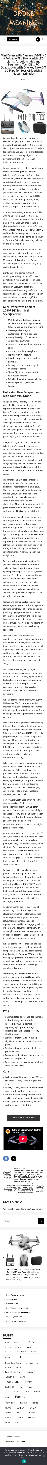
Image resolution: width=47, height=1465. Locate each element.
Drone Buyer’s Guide (14, 1317)
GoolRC (22, 1377)
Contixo (34, 1352)
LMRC (30, 1387)
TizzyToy (19, 1413)
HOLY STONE (12, 1382)
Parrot (20, 1397)
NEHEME (37, 1392)
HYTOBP (28, 1382)
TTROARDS (19, 1417)
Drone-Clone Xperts (13, 1363)
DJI (21, 1357)
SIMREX (20, 1408)
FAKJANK (8, 1367)
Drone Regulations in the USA (17, 1308)
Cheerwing (9, 1352)
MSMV (27, 1392)
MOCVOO (17, 1392)
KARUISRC (9, 1387)
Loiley (7, 1392)
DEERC (8, 1357)
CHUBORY (21, 1352)
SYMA (33, 1407)
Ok (24, 1461)
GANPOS (29, 1372)
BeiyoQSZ (17, 1342)
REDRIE (35, 1403)
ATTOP (7, 1342)
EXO (38, 1363)
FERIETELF (19, 1367)
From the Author (12, 1372)
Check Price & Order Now (23, 1117)
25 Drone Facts (12, 1304)
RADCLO (23, 1403)
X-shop (16, 1422)
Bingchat (18, 1347)
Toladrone (31, 1413)
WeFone (7, 1422)
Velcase (31, 1417)
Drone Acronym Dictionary (16, 1321)
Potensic (10, 1402)
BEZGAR (23, 79)
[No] (44, 1456)
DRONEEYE (29, 1363)
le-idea (21, 1387)
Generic (10, 1376)
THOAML (8, 1413)
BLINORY (29, 1347)
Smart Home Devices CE (15, 1441)
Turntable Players (13, 1437)
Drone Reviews (12, 1299)
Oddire (7, 1397)
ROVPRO (8, 1408)
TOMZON (8, 1417)
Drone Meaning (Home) (15, 1295)
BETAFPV (29, 1342)
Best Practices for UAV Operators (19, 1312)
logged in (19, 1209)
